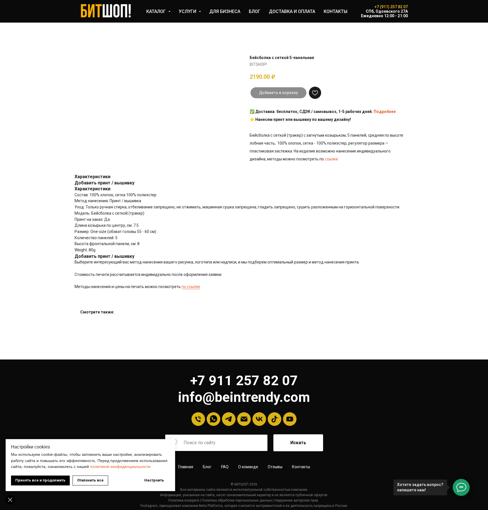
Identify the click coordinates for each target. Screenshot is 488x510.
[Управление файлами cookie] (10, 499)
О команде (248, 467)
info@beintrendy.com (244, 397)
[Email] (244, 419)
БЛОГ (254, 11)
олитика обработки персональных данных (238, 500)
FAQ (224, 467)
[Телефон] (198, 419)
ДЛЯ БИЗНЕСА (224, 11)
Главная (185, 467)
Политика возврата (183, 500)
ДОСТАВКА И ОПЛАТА (292, 11)
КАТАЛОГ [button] (156, 11)
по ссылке (191, 286)
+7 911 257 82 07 (244, 380)
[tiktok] (274, 419)
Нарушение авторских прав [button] (296, 500)
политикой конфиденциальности (120, 466)
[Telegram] (229, 419)
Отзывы (275, 467)
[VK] (259, 419)
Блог (207, 467)
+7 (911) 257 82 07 (391, 7)
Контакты (301, 467)
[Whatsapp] (213, 419)
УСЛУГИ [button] (188, 11)
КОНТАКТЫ (335, 11)
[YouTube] (290, 419)
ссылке (331, 159)
